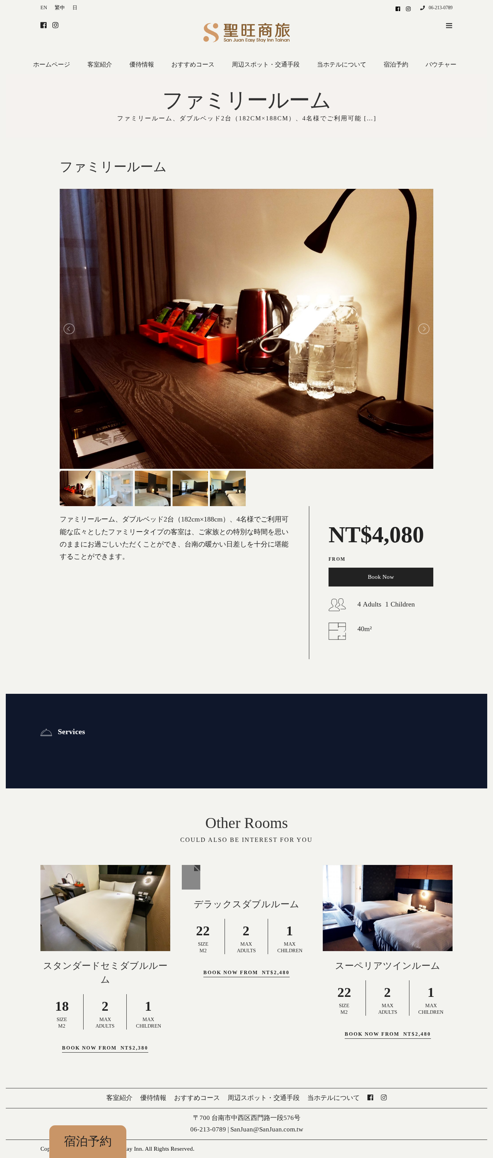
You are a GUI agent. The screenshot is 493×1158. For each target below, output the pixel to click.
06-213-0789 (441, 7)
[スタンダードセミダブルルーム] (105, 908)
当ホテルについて (341, 64)
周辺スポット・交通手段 (266, 64)
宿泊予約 (88, 1141)
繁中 (60, 7)
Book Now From (105, 1048)
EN (43, 7)
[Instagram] (408, 8)
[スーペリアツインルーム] (388, 908)
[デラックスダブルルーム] (191, 877)
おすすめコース (193, 64)
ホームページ (51, 64)
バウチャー (441, 64)
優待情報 (141, 64)
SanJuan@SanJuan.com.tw (266, 1129)
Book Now (381, 577)
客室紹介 (99, 64)
